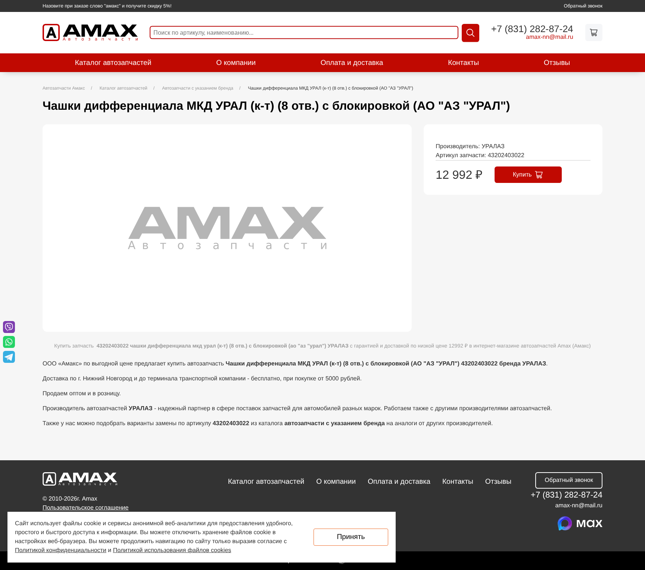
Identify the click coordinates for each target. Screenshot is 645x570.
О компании (236, 63)
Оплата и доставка (352, 63)
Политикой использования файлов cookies (172, 550)
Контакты (463, 63)
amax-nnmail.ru (549, 37)
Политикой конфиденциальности (60, 550)
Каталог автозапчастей (113, 63)
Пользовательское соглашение (85, 508)
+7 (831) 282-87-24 (532, 29)
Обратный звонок (583, 6)
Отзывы (557, 63)
